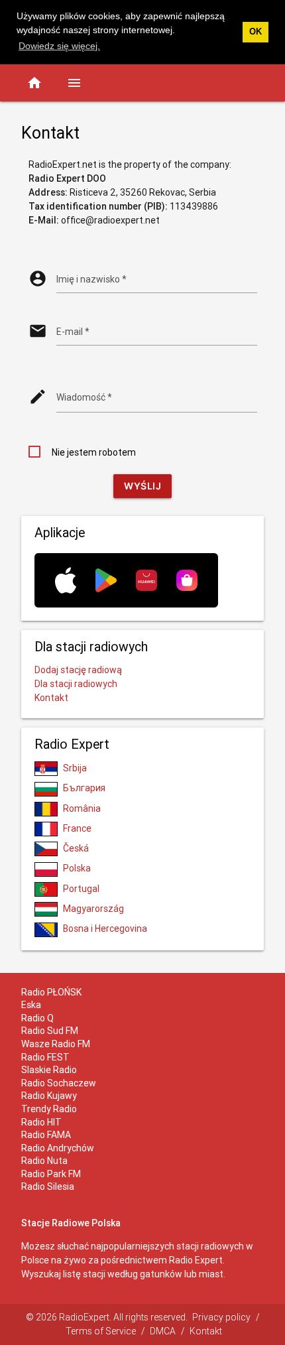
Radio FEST (45, 1057)
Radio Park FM (51, 1174)
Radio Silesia (47, 1186)
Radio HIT (41, 1122)
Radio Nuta (44, 1161)
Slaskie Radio (49, 1070)
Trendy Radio (49, 1109)
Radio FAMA (46, 1135)
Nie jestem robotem (94, 452)
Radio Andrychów (57, 1148)
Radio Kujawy (49, 1096)
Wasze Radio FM (55, 1044)
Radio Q (37, 1018)
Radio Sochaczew (58, 1083)
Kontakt (51, 698)
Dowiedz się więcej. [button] (59, 45)
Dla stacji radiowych (75, 684)
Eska (31, 1005)
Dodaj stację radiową (78, 670)
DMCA (163, 1331)
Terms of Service (101, 1331)
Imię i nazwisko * (91, 279)
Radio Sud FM (49, 1031)
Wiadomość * (84, 397)
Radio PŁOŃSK (51, 992)
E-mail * (72, 332)
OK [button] (255, 31)
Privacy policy (221, 1317)
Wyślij (142, 485)
